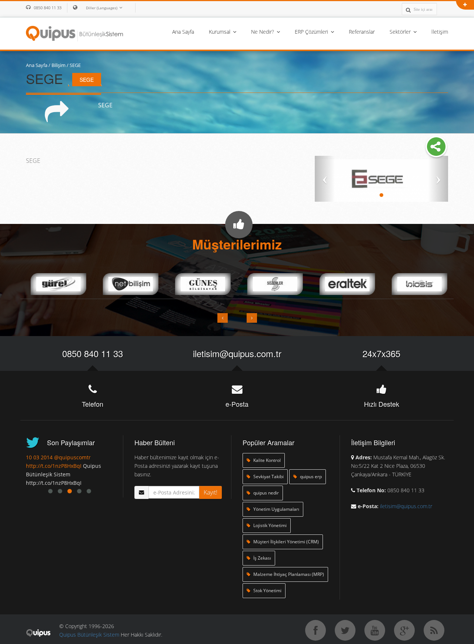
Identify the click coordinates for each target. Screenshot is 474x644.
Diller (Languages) (101, 7)
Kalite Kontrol (266, 460)
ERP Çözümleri (312, 31)
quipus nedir (265, 493)
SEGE (75, 65)
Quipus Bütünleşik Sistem (89, 634)
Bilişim (58, 65)
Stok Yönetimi (266, 590)
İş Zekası (261, 558)
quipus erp (310, 476)
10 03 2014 (39, 457)
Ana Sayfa (183, 31)
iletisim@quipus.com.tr (237, 353)
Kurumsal (220, 31)
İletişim (439, 31)
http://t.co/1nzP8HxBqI (53, 465)
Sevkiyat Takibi (268, 476)
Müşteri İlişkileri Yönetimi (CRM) (285, 542)
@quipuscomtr (72, 457)
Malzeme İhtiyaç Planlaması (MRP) (288, 574)
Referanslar (362, 31)
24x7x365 (381, 353)
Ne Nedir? (263, 31)
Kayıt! (210, 492)
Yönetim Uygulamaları (275, 509)
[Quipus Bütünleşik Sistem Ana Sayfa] (74, 33)
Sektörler (401, 31)
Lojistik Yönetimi (269, 525)
